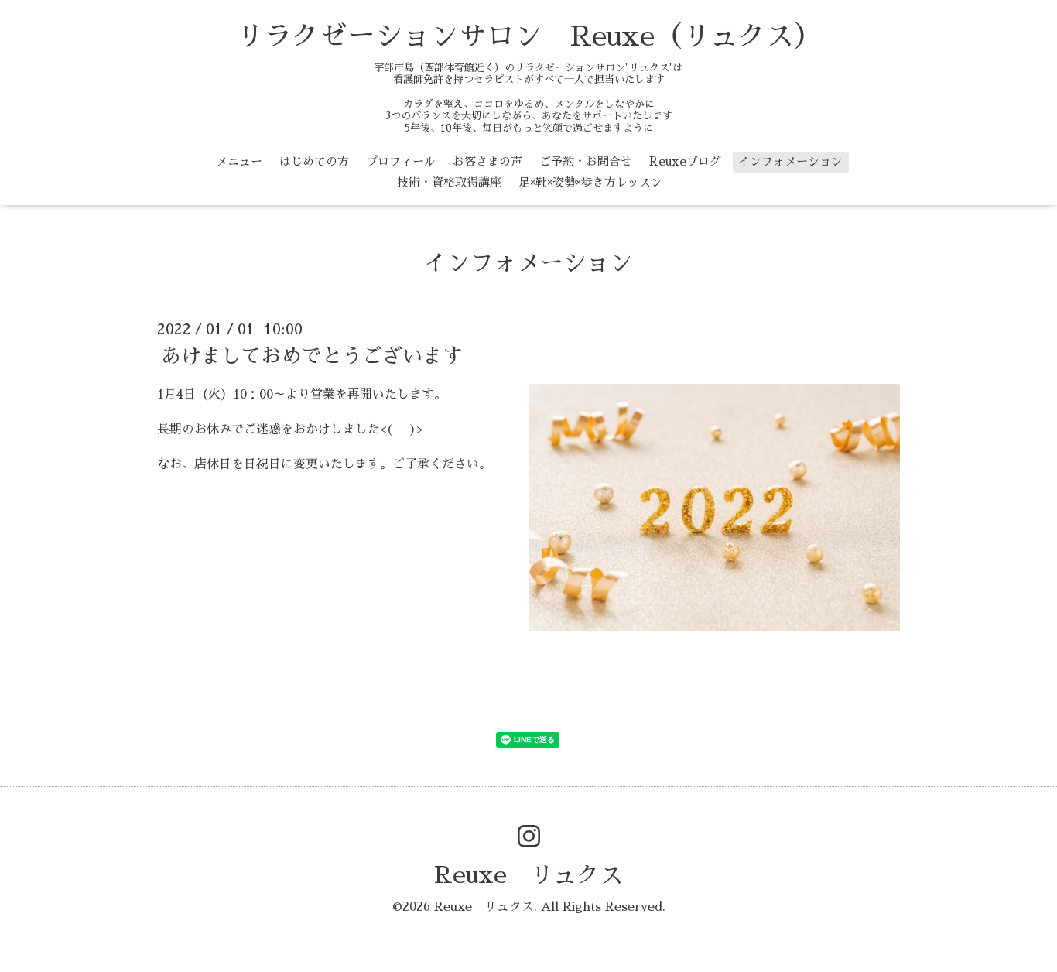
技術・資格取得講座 (449, 182)
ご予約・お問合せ (585, 161)
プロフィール (401, 161)
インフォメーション (790, 161)
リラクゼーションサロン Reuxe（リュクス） (529, 36)
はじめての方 (314, 161)
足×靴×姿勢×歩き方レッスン (590, 182)
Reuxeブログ (685, 161)
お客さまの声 (487, 161)
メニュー (239, 161)
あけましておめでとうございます (312, 356)
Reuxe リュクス (528, 875)
